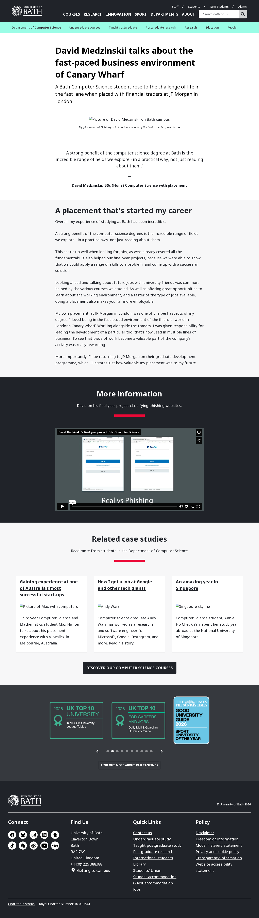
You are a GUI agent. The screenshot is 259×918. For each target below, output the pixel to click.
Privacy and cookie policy (217, 851)
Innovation (118, 14)
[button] (97, 751)
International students (153, 857)
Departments (164, 14)
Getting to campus (93, 870)
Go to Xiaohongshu (55, 845)
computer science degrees (120, 233)
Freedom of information (217, 839)
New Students (219, 7)
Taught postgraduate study (157, 845)
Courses (71, 14)
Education (212, 27)
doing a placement (71, 301)
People (232, 27)
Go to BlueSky (23, 835)
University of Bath (28, 11)
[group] (76, 720)
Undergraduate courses (84, 27)
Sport (141, 14)
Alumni (242, 7)
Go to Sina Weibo (34, 845)
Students (194, 7)
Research (93, 14)
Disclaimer (205, 832)
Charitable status (21, 904)
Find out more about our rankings (129, 765)
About (188, 14)
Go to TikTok (12, 845)
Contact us (142, 832)
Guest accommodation (153, 883)
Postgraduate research (161, 27)
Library (139, 864)
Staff (175, 7)
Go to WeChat (23, 845)
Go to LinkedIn (44, 835)
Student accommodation (154, 876)
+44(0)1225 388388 (86, 864)
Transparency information (219, 857)
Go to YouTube (44, 845)
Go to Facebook (12, 835)
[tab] (107, 751)
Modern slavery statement (219, 845)
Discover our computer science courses (129, 667)
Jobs (137, 889)
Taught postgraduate (123, 27)
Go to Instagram (34, 835)
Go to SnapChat (55, 835)
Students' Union (147, 870)
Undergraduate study (152, 839)
